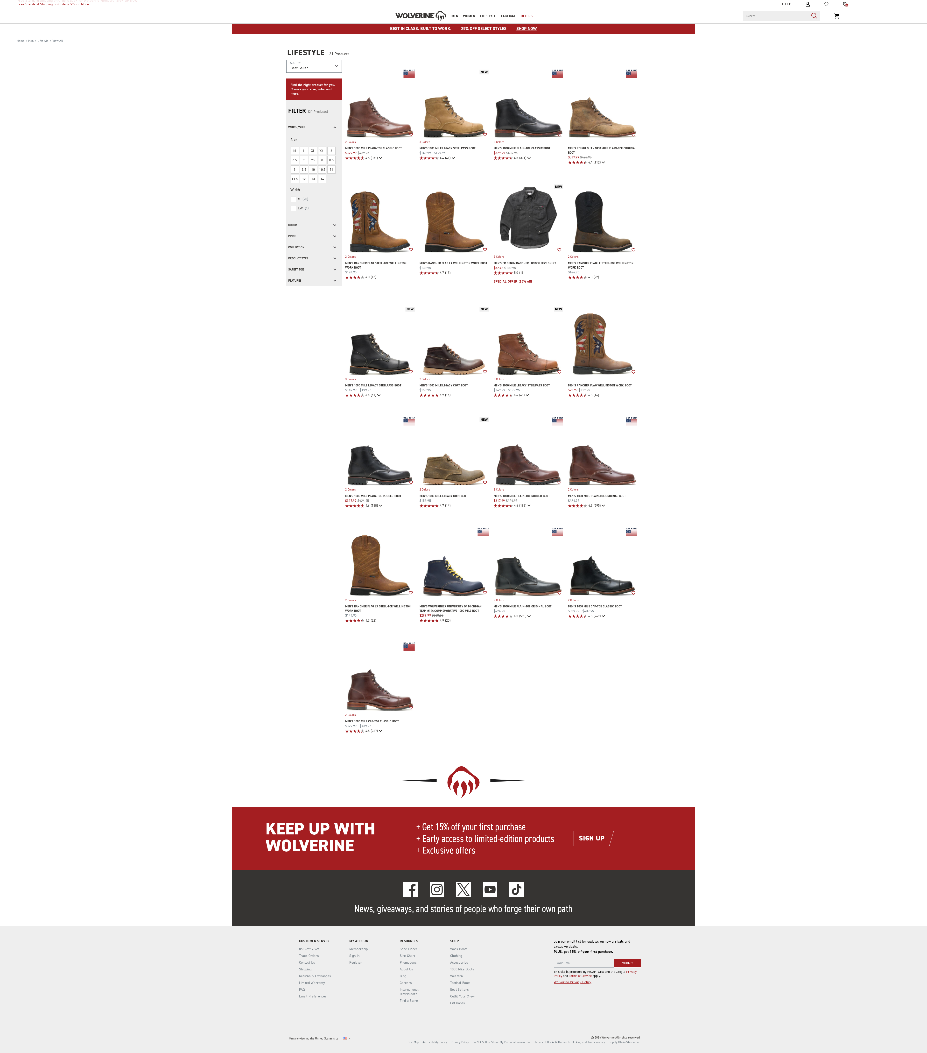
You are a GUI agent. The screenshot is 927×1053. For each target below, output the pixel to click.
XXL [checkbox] (322, 151)
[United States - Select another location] (345, 1038)
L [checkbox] (304, 151)
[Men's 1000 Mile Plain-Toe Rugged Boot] (380, 450)
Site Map (413, 1042)
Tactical (508, 16)
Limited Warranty (312, 983)
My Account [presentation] (359, 941)
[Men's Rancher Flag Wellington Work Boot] (603, 340)
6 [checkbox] (331, 151)
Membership (358, 949)
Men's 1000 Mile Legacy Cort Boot (444, 385)
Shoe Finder (409, 949)
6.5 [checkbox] (295, 160)
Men (454, 16)
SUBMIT (627, 963)
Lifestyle (488, 16)
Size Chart (407, 955)
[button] (314, 126)
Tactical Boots (460, 983)
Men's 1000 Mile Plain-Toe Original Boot (597, 496)
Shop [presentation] (454, 941)
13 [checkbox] (313, 179)
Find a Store (409, 1000)
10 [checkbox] (313, 169)
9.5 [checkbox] (304, 169)
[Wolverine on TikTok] (516, 889)
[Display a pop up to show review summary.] (380, 158)
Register (355, 962)
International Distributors (409, 991)
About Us (406, 969)
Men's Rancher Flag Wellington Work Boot (600, 385)
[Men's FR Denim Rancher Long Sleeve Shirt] (528, 218)
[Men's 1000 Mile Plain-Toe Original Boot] (603, 450)
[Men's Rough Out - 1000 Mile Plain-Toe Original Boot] (603, 103)
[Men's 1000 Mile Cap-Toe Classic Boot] (603, 561)
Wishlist (411, 135)
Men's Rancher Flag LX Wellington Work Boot (453, 263)
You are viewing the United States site (313, 1038)
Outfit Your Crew (462, 996)
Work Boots (459, 949)
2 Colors (350, 142)
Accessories (459, 962)
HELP (786, 4)
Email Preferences (313, 996)
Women (469, 16)
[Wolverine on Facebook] (410, 889)
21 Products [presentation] (339, 53)
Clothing (456, 955)
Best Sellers (459, 989)
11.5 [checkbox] (295, 179)
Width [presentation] (295, 189)
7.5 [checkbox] (313, 160)
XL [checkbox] (313, 151)
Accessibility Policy (434, 1042)
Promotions (408, 962)
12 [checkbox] (304, 179)
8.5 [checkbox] (331, 160)
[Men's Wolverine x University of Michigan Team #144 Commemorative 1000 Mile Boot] (454, 561)
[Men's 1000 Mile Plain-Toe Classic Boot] (380, 103)
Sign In (354, 955)
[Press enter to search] (814, 16)
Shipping (305, 969)
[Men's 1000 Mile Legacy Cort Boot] (454, 340)
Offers (527, 16)
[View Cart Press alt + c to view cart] (837, 16)
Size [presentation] (293, 139)
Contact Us (307, 962)
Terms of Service (580, 976)
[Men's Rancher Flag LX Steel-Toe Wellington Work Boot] (603, 218)
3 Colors (425, 142)
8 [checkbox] (322, 160)
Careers (406, 983)
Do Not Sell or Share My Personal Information (502, 1042)
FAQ (302, 989)
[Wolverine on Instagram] (437, 889)
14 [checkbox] (322, 179)
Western (456, 976)
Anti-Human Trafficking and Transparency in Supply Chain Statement (596, 1042)
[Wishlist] (826, 4)
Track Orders (309, 955)
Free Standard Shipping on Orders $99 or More (53, 4)
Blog (403, 976)
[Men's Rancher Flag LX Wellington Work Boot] (454, 218)
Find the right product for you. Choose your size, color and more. (313, 89)
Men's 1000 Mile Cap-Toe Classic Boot (595, 606)
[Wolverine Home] (420, 16)
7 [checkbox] (304, 160)
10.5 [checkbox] (322, 169)
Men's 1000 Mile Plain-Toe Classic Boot (373, 148)
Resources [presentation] (409, 941)
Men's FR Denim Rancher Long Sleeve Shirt (525, 263)
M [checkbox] (294, 151)
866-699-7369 (309, 949)
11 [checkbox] (331, 169)
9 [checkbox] (294, 169)
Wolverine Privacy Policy (572, 982)
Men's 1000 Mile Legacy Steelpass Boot (448, 148)
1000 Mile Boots (462, 969)
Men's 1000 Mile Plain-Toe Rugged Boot (373, 496)
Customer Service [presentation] (314, 941)
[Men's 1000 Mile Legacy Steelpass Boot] (454, 103)
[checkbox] (314, 199)
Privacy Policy (460, 1042)
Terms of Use (543, 1042)
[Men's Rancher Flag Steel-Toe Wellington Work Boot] (380, 218)
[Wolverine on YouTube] (490, 889)
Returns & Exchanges (315, 976)
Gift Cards (457, 1003)
